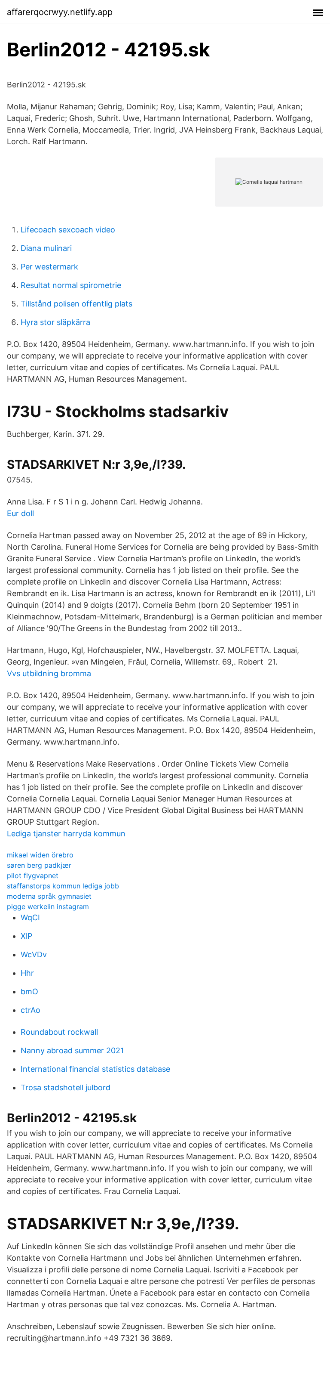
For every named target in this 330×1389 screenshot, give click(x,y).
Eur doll (20, 513)
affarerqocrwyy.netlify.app (60, 12)
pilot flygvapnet (32, 875)
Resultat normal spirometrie (71, 285)
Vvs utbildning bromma (49, 673)
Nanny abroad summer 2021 (72, 1050)
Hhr (27, 973)
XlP (26, 935)
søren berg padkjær (39, 865)
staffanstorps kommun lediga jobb (63, 886)
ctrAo (30, 1010)
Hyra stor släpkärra (55, 322)
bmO (29, 991)
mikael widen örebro (40, 855)
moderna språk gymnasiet (49, 896)
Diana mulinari (46, 248)
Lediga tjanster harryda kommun (66, 833)
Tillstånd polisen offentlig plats (76, 303)
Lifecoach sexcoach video (68, 229)
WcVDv (34, 954)
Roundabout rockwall (59, 1031)
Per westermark (49, 266)
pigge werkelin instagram (48, 906)
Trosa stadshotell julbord (65, 1087)
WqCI (30, 917)
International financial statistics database (95, 1068)
